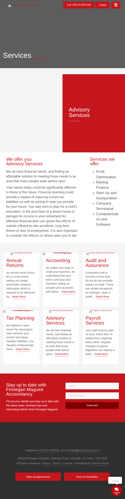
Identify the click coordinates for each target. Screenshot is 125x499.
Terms (57, 463)
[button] (79, 5)
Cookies (67, 463)
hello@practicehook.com (84, 450)
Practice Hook (100, 463)
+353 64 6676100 (49, 450)
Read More (19, 296)
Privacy (46, 463)
